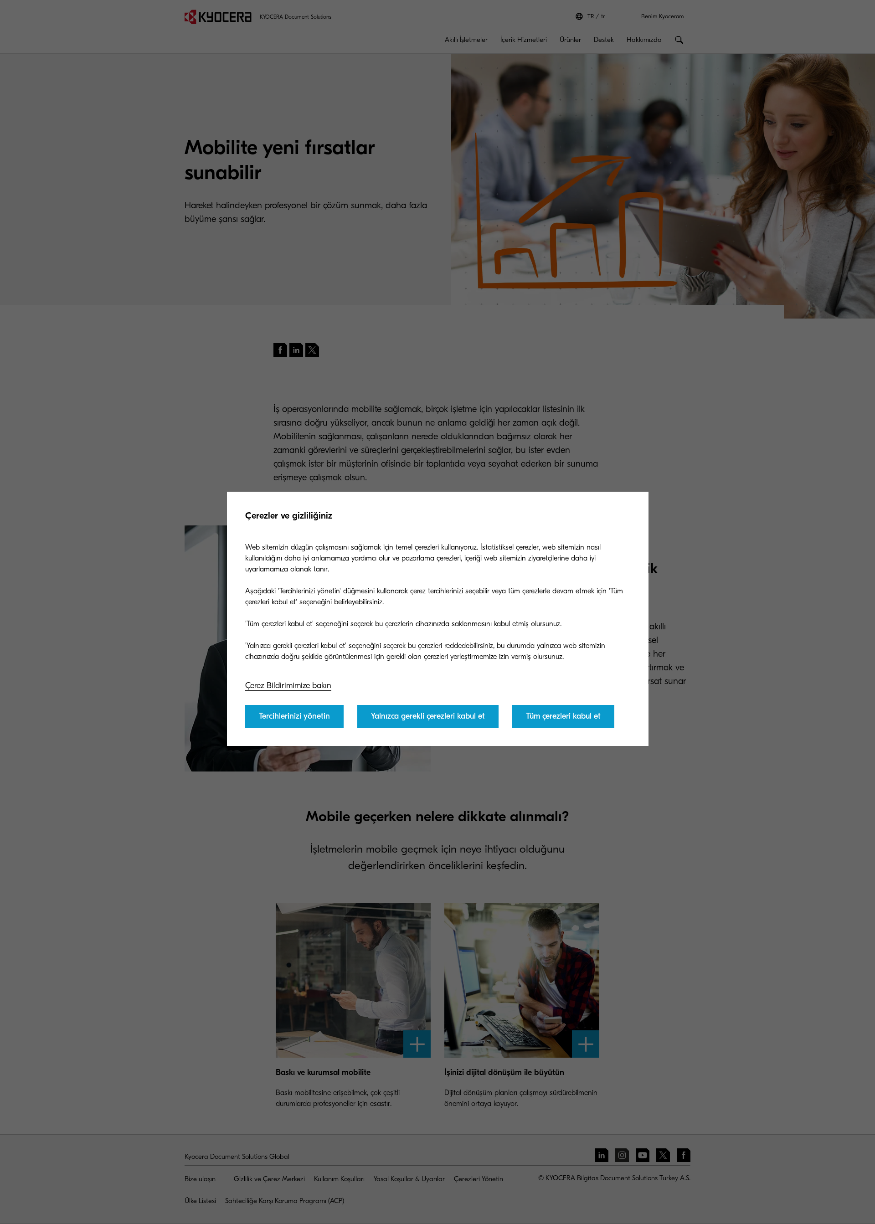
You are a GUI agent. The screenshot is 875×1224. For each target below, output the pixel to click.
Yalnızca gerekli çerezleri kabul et (428, 716)
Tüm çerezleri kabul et (563, 716)
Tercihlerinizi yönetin (294, 716)
